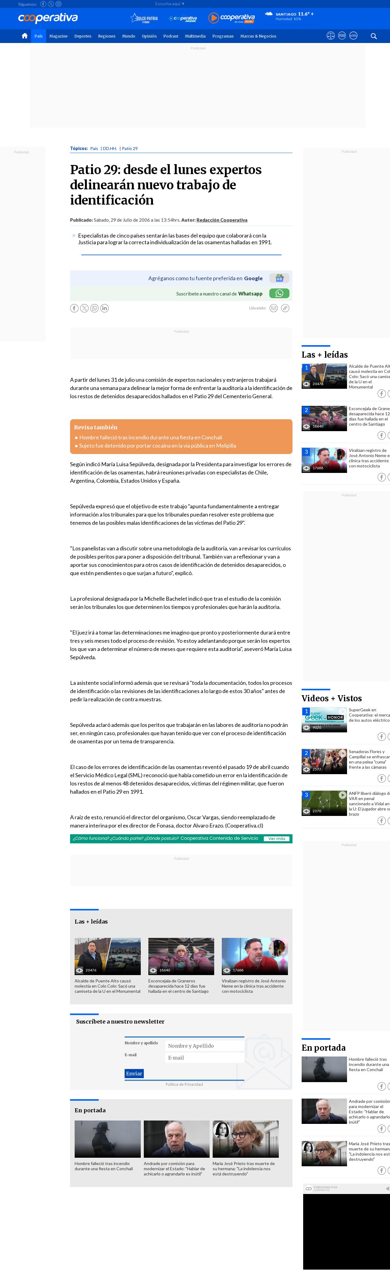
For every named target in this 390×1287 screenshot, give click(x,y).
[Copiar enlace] (285, 308)
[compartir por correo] (273, 308)
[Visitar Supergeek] (353, 41)
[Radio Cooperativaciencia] (182, 18)
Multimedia (195, 36)
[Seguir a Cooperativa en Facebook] (43, 4)
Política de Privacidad (184, 1084)
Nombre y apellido (141, 1043)
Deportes (82, 36)
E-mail (130, 1055)
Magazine (58, 36)
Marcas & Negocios (258, 36)
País (38, 36)
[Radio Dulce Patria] (143, 18)
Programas (223, 36)
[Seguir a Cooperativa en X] (51, 4)
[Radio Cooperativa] (231, 18)
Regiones (106, 36)
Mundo (128, 36)
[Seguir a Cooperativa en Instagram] (58, 4)
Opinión (149, 36)
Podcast (170, 36)
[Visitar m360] (342, 41)
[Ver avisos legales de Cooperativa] (331, 41)
